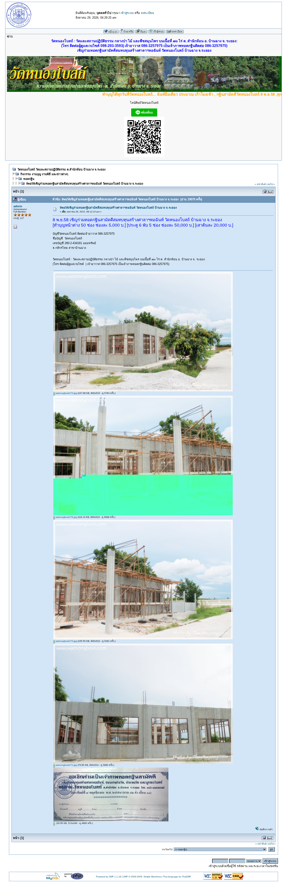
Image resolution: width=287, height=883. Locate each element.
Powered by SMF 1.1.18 (108, 876)
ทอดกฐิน (28, 179)
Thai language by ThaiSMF (177, 876)
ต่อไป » (271, 184)
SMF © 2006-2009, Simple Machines (142, 876)
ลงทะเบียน (147, 13)
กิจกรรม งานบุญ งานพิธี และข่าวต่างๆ (44, 174)
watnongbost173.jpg (66, 393)
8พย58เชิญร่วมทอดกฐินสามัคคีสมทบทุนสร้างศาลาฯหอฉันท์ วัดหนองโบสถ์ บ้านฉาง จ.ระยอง (84, 183)
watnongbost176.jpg (66, 517)
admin (17, 206)
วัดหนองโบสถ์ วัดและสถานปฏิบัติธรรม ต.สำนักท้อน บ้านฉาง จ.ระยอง (61, 169)
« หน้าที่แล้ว (261, 184)
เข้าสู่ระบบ (127, 13)
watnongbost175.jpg (66, 641)
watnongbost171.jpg (66, 765)
